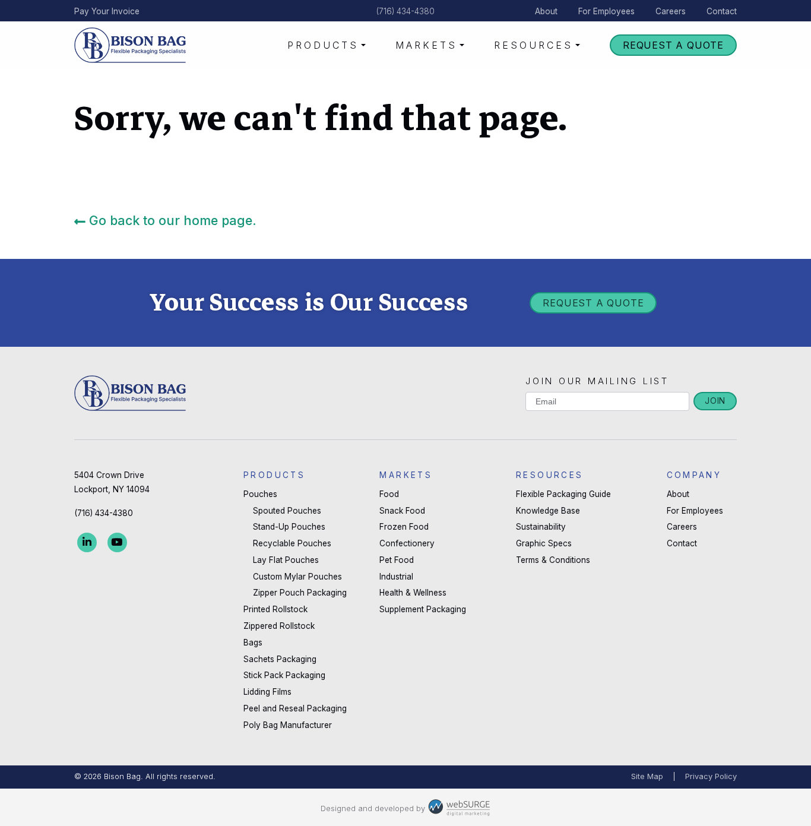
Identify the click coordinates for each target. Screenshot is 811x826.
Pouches (260, 494)
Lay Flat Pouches (286, 560)
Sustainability (541, 526)
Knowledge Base (548, 510)
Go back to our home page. (170, 220)
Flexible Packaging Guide (563, 494)
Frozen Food (404, 526)
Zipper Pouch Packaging (300, 592)
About (546, 11)
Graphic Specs (544, 543)
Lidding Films (267, 692)
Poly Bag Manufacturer (287, 725)
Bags (252, 642)
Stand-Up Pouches (289, 526)
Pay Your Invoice (107, 11)
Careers (670, 11)
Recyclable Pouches (292, 543)
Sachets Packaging (279, 659)
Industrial (396, 576)
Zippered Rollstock (279, 626)
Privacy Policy (711, 776)
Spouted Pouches (287, 510)
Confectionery (407, 543)
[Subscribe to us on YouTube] (117, 542)
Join (715, 401)
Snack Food (402, 510)
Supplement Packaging (422, 609)
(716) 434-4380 (405, 11)
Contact (722, 11)
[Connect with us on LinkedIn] (87, 542)
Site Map (647, 776)
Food (389, 494)
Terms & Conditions (553, 560)
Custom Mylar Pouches (297, 576)
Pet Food (396, 560)
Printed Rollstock (275, 609)
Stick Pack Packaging (284, 675)
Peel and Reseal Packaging (295, 708)
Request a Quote (673, 45)
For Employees (606, 11)
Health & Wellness (412, 592)
